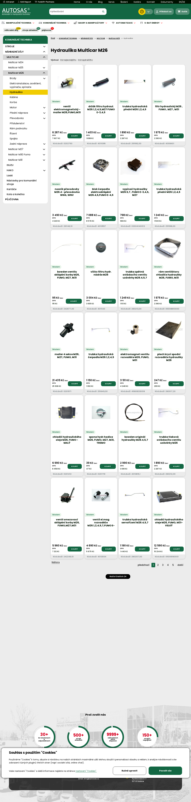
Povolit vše (165, 770)
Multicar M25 (15, 67)
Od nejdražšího (85, 60)
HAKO (10, 170)
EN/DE (182, 1)
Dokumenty (167, 1)
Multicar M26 (16, 73)
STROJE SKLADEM (30, 30)
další (180, 565)
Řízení (13, 133)
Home (77, 1)
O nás (89, 1)
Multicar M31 (15, 160)
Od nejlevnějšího (68, 60)
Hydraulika (16, 92)
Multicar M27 (15, 149)
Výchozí (55, 60)
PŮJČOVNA (46, 30)
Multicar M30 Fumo (19, 154)
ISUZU (10, 165)
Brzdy (13, 78)
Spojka (13, 138)
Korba (13, 102)
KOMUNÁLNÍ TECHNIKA (18, 39)
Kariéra (137, 1)
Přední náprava (19, 113)
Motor (13, 107)
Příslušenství (17, 123)
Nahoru (56, 562)
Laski (10, 175)
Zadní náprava (18, 144)
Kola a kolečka (15, 194)
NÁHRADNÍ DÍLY (11, 30)
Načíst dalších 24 (118, 576)
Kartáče (11, 189)
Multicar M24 (15, 62)
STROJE (9, 46)
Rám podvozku (18, 128)
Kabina (14, 97)
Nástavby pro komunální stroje (22, 182)
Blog (100, 1)
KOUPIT (74, 136)
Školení (124, 1)
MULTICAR (13, 57)
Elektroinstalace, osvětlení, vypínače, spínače (25, 85)
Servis (111, 1)
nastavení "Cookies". (86, 771)
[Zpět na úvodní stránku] (18, 11)
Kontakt (151, 1)
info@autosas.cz (91, 779)
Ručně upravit (129, 770)
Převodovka (17, 118)
